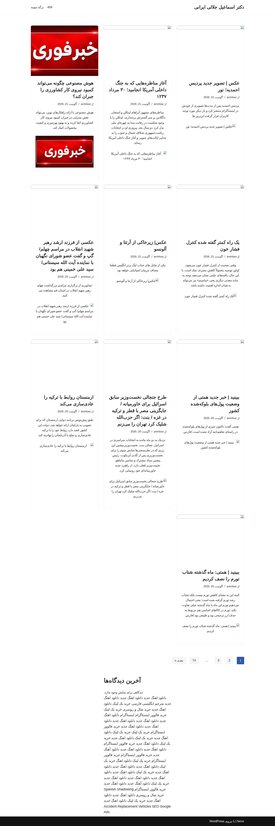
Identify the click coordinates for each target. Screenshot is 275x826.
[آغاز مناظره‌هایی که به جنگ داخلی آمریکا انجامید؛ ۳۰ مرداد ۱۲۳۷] (137, 51)
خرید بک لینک (121, 703)
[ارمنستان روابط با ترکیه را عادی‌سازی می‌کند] (64, 365)
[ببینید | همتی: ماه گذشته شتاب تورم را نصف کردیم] (210, 540)
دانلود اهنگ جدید (155, 698)
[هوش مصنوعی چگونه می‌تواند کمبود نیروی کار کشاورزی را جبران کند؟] (64, 51)
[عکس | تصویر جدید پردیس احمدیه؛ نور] (210, 51)
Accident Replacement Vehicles (127, 806)
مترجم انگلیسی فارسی (148, 703)
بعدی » (179, 660)
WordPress (217, 821)
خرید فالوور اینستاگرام (150, 715)
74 (194, 660)
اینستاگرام (127, 715)
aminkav (232, 97)
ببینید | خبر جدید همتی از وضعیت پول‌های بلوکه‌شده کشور (215, 404)
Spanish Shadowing (119, 789)
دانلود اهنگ (124, 761)
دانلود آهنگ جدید (138, 783)
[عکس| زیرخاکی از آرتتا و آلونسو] (137, 210)
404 (49, 7)
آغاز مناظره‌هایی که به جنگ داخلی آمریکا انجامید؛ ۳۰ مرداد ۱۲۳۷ (137, 89)
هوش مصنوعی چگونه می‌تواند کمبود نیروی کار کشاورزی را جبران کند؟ (65, 89)
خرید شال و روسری (137, 709)
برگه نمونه (37, 7)
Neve (240, 821)
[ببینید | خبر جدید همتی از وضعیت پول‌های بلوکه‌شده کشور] (210, 365)
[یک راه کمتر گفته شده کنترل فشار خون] (210, 210)
